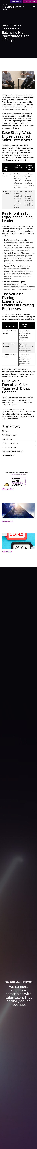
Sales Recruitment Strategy (13, 451)
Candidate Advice (9, 435)
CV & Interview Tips (10, 443)
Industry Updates (9, 447)
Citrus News (7, 439)
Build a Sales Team (30, 1)
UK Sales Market (8, 455)
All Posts (5, 431)
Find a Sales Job (16, 1)
